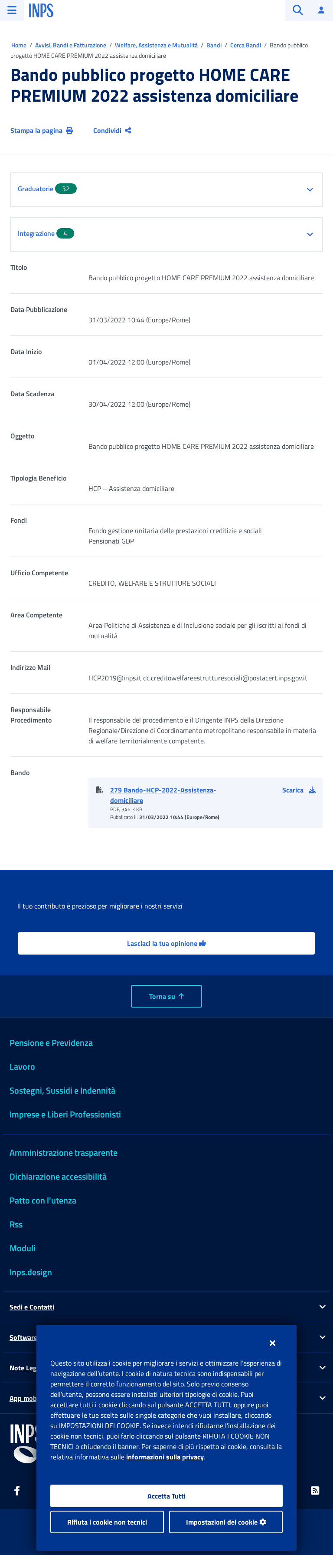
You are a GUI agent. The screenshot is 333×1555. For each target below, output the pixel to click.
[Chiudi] (272, 1343)
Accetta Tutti (166, 1496)
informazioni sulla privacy (165, 1457)
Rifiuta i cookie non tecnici (107, 1522)
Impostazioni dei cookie (222, 1522)
